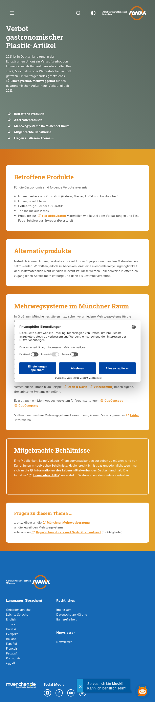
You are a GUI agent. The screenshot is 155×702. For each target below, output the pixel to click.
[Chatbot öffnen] (142, 691)
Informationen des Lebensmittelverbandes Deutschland (75, 470)
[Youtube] (71, 693)
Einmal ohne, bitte (46, 475)
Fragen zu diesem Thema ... (34, 138)
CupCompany (28, 405)
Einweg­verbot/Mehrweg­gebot (32, 80)
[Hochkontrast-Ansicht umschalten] (92, 13)
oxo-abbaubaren (54, 215)
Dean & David (78, 386)
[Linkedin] (83, 693)
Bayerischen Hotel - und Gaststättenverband (68, 532)
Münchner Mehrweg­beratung (68, 522)
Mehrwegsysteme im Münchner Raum (41, 125)
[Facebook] (59, 693)
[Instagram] (47, 693)
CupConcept (114, 400)
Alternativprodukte (28, 119)
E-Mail (134, 415)
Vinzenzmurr (103, 386)
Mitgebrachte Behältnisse (32, 131)
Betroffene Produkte (29, 113)
